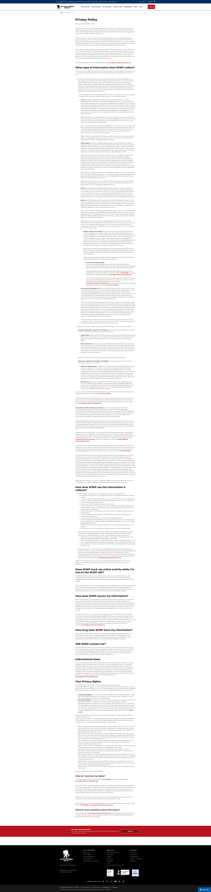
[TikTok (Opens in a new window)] (123, 881)
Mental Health (87, 854)
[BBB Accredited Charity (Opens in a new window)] (122, 873)
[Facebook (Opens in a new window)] (103, 881)
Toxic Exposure (87, 858)
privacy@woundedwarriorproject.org (119, 62)
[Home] (65, 7)
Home (61, 12)
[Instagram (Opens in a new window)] (107, 881)
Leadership (110, 854)
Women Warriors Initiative (91, 861)
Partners (132, 861)
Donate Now (133, 854)
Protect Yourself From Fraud (115, 865)
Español (150, 1)
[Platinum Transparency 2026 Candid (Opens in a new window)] (110, 872)
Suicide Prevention (88, 856)
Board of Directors (112, 852)
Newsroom (86, 852)
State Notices (106, 887)
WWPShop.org (134, 856)
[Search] (154, 1)
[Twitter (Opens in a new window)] (111, 881)
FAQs (108, 863)
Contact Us (143, 1)
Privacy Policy (86, 887)
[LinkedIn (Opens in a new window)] (119, 881)
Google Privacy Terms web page (85, 439)
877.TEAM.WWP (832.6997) (67, 865)
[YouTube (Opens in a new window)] (115, 881)
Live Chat (133, 852)
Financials (110, 861)
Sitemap (114, 887)
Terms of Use (96, 887)
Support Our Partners (136, 858)
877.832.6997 (125, 273)
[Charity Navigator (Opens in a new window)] (135, 872)
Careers (109, 856)
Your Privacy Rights (112, 285)
